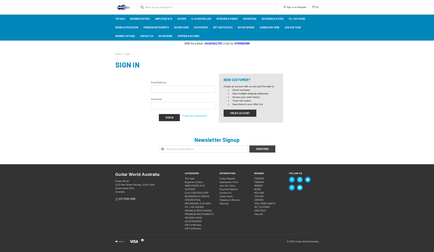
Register (302, 7)
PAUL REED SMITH (264, 203)
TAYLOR (258, 196)
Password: (156, 99)
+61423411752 (213, 43)
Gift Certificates (223, 27)
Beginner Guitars (140, 18)
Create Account (240, 113)
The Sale (120, 18)
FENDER (259, 178)
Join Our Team (292, 27)
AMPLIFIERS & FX (163, 18)
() (317, 7)
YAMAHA (259, 182)
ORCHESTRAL (250, 18)
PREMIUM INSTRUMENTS (156, 27)
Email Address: (159, 82)
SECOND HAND (181, 27)
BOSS (257, 189)
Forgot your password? (194, 115)
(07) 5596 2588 (127, 199)
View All (258, 214)
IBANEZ (258, 185)
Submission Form (269, 27)
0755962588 (242, 43)
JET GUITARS (262, 207)
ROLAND (259, 192)
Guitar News (165, 36)
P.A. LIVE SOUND (297, 18)
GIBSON (258, 200)
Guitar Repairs (246, 27)
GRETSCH (260, 210)
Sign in (290, 7)
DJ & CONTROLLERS (201, 18)
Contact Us (146, 36)
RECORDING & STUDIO (273, 18)
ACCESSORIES (201, 27)
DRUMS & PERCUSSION (126, 27)
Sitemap (224, 203)
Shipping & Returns (188, 36)
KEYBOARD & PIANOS (227, 18)
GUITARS (181, 18)
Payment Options (125, 36)
